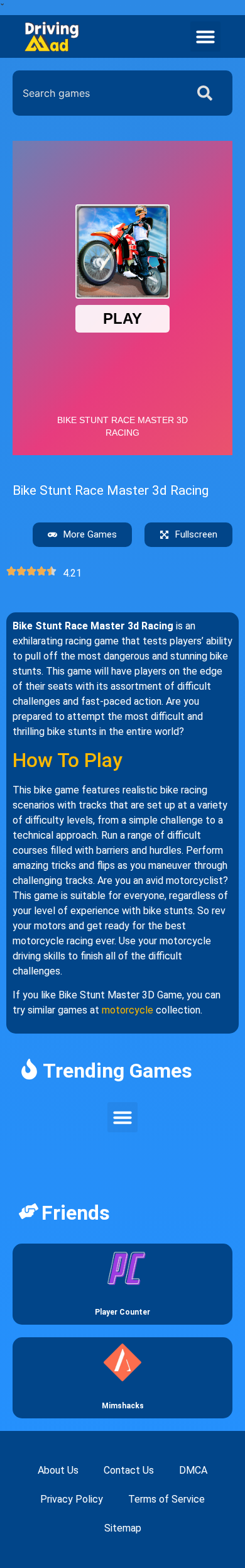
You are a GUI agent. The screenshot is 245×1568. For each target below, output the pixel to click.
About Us (58, 1470)
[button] (205, 36)
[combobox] (97, 93)
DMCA (193, 1470)
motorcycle (127, 1010)
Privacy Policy (71, 1499)
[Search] (207, 93)
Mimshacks (123, 1405)
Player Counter (122, 1312)
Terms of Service (166, 1499)
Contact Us (129, 1470)
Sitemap (122, 1528)
